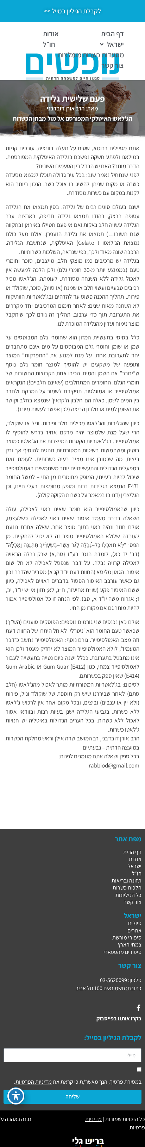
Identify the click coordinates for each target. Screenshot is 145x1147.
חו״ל (136, 873)
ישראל (134, 866)
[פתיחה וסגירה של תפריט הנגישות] (15, 1096)
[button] (111, 44)
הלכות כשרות (127, 887)
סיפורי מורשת (126, 937)
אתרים (134, 930)
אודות (135, 859)
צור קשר (132, 902)
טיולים (134, 923)
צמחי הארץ (129, 944)
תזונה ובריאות (126, 880)
